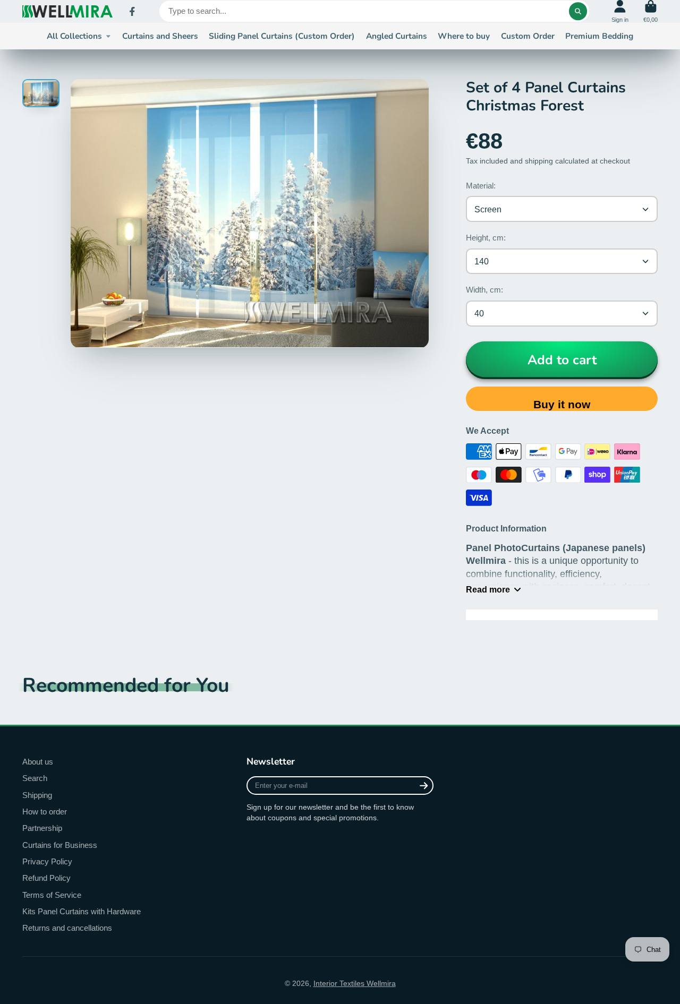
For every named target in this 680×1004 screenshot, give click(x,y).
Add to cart (562, 360)
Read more (488, 589)
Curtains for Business (59, 844)
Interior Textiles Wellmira (354, 983)
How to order (44, 811)
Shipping (37, 795)
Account (619, 11)
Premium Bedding (599, 35)
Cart (650, 11)
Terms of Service (51, 894)
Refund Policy (46, 877)
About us (37, 761)
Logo (67, 11)
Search (34, 778)
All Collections (74, 35)
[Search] (578, 11)
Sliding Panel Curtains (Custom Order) (282, 35)
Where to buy (464, 35)
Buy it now (561, 404)
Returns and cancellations (67, 927)
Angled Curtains (396, 35)
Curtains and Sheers (160, 35)
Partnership (42, 828)
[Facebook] (132, 11)
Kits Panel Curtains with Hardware (81, 911)
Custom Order (528, 35)
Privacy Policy (47, 861)
